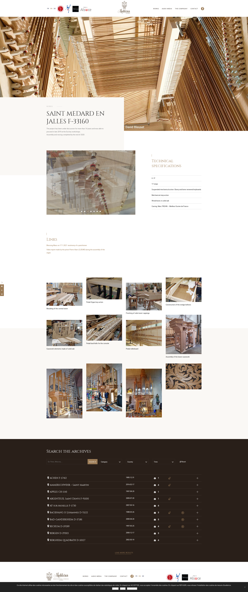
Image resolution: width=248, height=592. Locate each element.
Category (104, 462)
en (51, 8)
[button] (82, 211)
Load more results (124, 553)
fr (48, 8)
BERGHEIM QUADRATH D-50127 (67, 540)
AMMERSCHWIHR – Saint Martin (69, 485)
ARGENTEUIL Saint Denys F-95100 (69, 498)
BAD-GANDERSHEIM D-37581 (65, 519)
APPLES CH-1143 (58, 491)
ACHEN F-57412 (58, 478)
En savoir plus (132, 589)
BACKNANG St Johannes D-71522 (68, 512)
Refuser (122, 589)
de (55, 8)
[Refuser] (244, 587)
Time (156, 462)
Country (130, 462)
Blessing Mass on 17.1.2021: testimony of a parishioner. (67, 245)
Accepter (115, 589)
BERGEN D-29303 (59, 533)
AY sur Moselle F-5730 (62, 505)
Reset (183, 461)
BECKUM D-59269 (59, 526)
